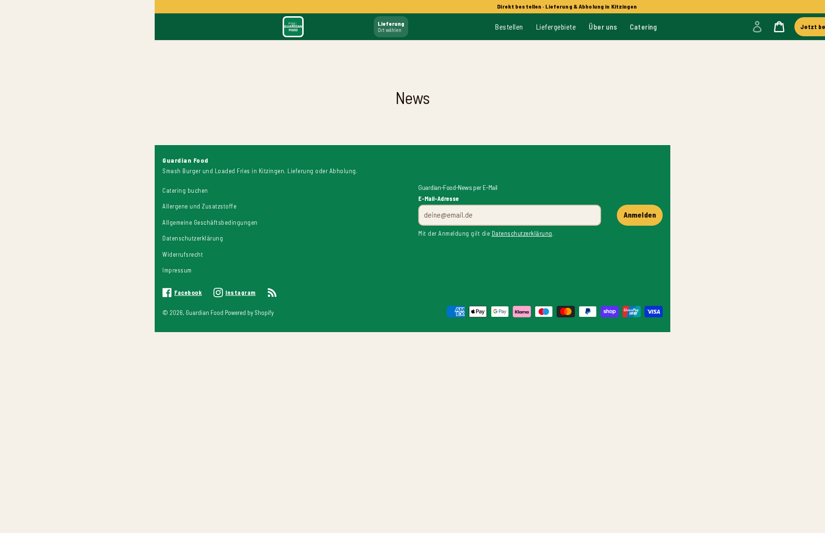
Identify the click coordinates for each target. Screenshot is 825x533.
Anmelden (640, 214)
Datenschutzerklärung (192, 238)
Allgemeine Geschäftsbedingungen (210, 222)
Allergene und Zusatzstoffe (199, 206)
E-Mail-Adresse (438, 198)
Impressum (177, 270)
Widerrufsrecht (182, 254)
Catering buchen (185, 190)
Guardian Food (205, 312)
